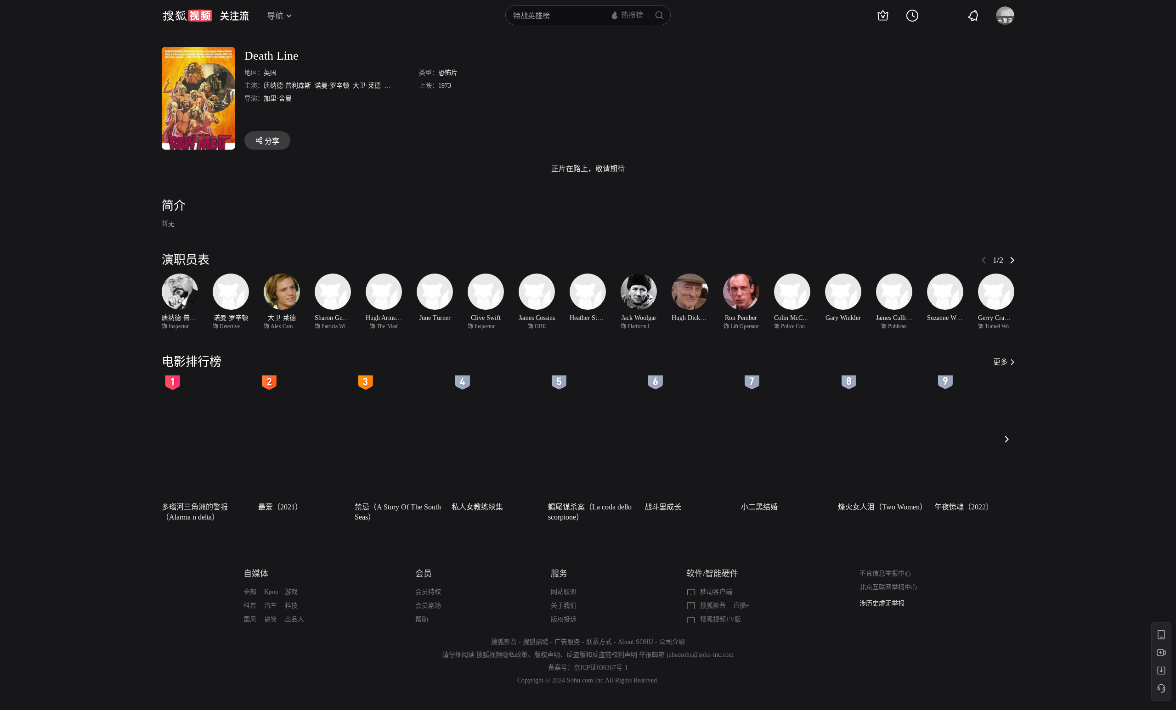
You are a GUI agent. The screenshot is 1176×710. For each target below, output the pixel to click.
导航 (275, 16)
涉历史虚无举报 (882, 603)
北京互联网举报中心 (888, 587)
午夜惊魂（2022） (963, 507)
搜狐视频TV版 (720, 619)
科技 (291, 605)
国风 (249, 619)
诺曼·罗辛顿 (332, 85)
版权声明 (547, 654)
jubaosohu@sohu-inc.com (700, 654)
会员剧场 (428, 605)
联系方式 (599, 641)
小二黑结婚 (759, 507)
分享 (272, 141)
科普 (249, 605)
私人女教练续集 (477, 507)
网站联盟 (564, 591)
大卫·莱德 (367, 85)
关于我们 (564, 605)
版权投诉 (564, 619)
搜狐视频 (187, 15)
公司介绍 (672, 641)
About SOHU (635, 641)
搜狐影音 (713, 605)
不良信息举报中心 (885, 573)
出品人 (294, 619)
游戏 (291, 591)
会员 (423, 573)
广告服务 (567, 641)
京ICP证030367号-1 (601, 667)
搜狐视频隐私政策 (502, 654)
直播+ (741, 605)
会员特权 (428, 591)
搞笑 (270, 619)
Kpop (271, 591)
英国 (270, 72)
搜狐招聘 (535, 641)
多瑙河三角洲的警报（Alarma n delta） (195, 512)
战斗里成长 (663, 507)
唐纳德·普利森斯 (287, 85)
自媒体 (255, 573)
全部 (249, 591)
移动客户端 (716, 591)
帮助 (421, 619)
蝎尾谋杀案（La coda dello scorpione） (590, 512)
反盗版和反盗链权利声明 (601, 654)
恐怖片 (448, 72)
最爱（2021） (280, 507)
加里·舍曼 (278, 98)
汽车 (270, 605)
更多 (1000, 362)
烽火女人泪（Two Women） (882, 507)
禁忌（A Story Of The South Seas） (398, 512)
